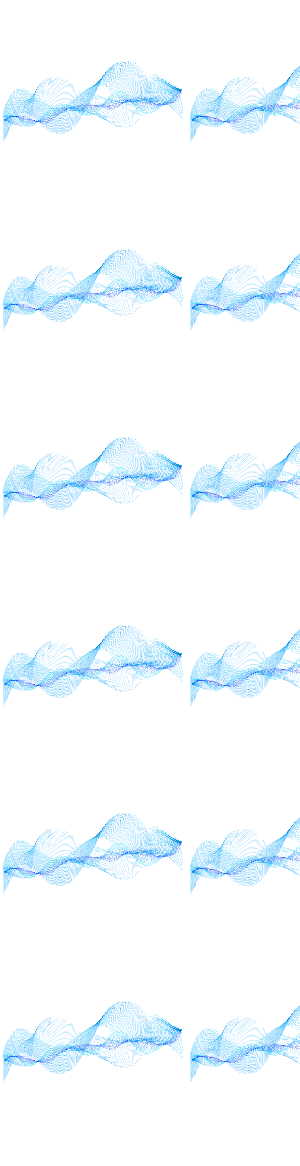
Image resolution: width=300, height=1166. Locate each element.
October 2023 (186, 655)
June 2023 (185, 571)
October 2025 (186, 666)
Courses (184, 365)
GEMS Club (185, 428)
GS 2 (183, 455)
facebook (200, 1141)
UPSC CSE (185, 708)
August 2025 (186, 359)
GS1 (183, 460)
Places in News (187, 671)
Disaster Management (189, 386)
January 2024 (186, 539)
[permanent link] (95, 99)
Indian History (186, 513)
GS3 (183, 470)
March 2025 (186, 607)
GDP (183, 423)
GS (183, 449)
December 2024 (187, 381)
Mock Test (185, 634)
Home (129, 154)
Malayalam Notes (188, 597)
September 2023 (187, 692)
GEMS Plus (185, 433)
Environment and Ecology (190, 391)
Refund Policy (148, 1149)
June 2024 (185, 576)
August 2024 (186, 354)
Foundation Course (188, 407)
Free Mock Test (187, 418)
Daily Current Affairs (189, 370)
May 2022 (185, 613)
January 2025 (186, 544)
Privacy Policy (136, 1141)
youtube (200, 1137)
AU (183, 344)
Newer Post (89, 154)
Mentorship (186, 629)
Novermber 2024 (187, 650)
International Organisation (191, 523)
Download (169, 1162)
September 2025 (187, 702)
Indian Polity (186, 518)
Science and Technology (190, 687)
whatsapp (176, 1137)
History (184, 486)
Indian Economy (187, 507)
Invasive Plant (186, 534)
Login (136, 1145)
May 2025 (185, 623)
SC (183, 676)
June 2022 (185, 565)
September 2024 (187, 697)
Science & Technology (189, 681)
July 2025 (185, 560)
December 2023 (187, 375)
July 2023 (185, 549)
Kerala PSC (185, 586)
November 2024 (187, 644)
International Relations (189, 528)
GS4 (183, 476)
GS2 (183, 465)
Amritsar (185, 323)
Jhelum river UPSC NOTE (194, 265)
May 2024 (185, 618)
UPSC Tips (185, 713)
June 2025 (185, 581)
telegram (176, 1145)
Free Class (185, 412)
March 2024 (186, 602)
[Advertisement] (101, 180)
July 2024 (185, 555)
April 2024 (185, 328)
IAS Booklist (186, 497)
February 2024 (187, 396)
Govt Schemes (187, 444)
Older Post (170, 154)
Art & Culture (186, 338)
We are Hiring (148, 1145)
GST (183, 481)
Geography (186, 439)
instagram (176, 1141)
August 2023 (186, 349)
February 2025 (187, 402)
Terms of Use (137, 1149)
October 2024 (186, 660)
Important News (187, 502)
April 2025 (185, 333)
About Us (148, 1137)
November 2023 (187, 639)
